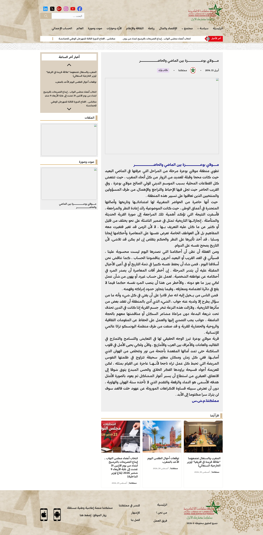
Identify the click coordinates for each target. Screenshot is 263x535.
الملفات (89, 117)
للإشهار (135, 512)
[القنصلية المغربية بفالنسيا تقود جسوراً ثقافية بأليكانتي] (69, 170)
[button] (69, 64)
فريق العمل (160, 520)
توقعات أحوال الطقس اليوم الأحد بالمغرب (75, 80)
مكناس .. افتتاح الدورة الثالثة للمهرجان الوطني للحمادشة (100, 38)
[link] (167, 39)
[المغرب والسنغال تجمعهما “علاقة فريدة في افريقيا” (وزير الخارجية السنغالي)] (203, 423)
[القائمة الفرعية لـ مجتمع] (182, 28)
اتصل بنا (135, 519)
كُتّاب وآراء (163, 70)
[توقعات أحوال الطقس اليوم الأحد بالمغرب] (162, 423)
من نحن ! (161, 512)
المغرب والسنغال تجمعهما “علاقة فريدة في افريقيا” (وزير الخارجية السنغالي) (203, 462)
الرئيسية (162, 504)
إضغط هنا (85, 515)
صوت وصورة (86, 161)
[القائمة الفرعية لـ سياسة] (198, 28)
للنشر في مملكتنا (129, 505)
